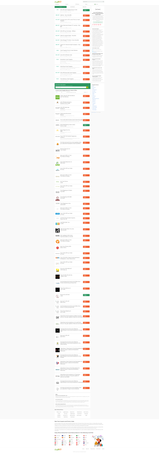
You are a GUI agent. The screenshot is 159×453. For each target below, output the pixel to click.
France (86, 437)
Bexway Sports (72, 415)
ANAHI (93, 93)
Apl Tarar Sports (79, 415)
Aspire (93, 88)
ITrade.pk (93, 103)
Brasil (78, 435)
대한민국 (71, 439)
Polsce (86, 444)
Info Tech (65, 413)
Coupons (66, 4)
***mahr (85, 295)
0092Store (94, 99)
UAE (56, 444)
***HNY (85, 125)
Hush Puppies (99, 112)
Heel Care (94, 87)
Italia (85, 439)
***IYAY (85, 10)
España (64, 437)
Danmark (78, 437)
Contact (103, 448)
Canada (86, 435)
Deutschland (72, 437)
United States (58, 435)
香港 (78, 444)
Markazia (58, 415)
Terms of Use (98, 448)
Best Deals (57, 4)
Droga (59, 413)
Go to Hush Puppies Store (98, 22)
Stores (86, 4)
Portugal (64, 444)
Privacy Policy (93, 448)
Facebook (95, 52)
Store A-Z (95, 112)
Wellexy (93, 97)
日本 (63, 439)
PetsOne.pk (94, 108)
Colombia (57, 437)
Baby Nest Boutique (95, 98)
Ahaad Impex (72, 413)
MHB (86, 415)
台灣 (71, 444)
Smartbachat (94, 89)
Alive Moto (86, 413)
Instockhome (79, 413)
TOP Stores (77, 4)
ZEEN (93, 104)
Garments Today (65, 415)
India (78, 439)
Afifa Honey (94, 92)
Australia (64, 435)
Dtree (93, 94)
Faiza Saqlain (94, 109)
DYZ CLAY (93, 102)
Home (92, 112)
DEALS (85, 15)
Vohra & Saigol (94, 107)
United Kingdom (58, 439)
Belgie (71, 435)
